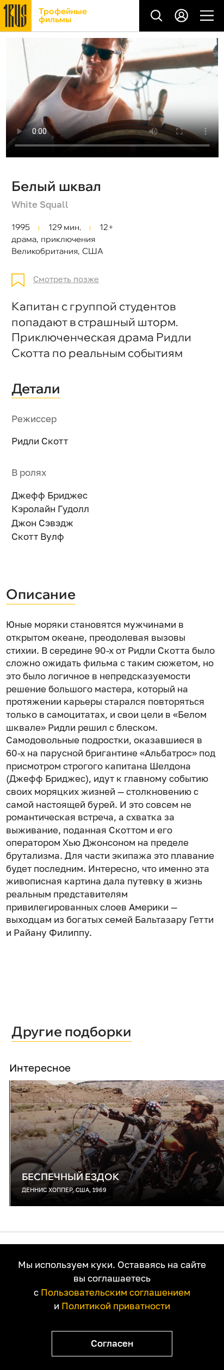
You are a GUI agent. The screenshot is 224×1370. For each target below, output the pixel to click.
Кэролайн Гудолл (50, 508)
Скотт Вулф (37, 536)
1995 (20, 227)
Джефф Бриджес (49, 495)
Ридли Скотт (39, 441)
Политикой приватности (115, 1305)
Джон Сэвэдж (42, 522)
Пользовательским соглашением (115, 1292)
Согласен (112, 1343)
